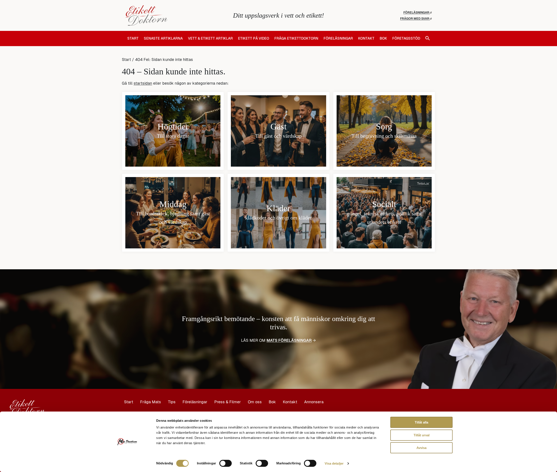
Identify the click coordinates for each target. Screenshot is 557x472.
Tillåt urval (421, 435)
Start (133, 38)
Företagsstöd (406, 38)
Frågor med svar (415, 18)
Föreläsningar (416, 12)
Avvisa (421, 448)
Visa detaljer (334, 463)
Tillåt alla (421, 422)
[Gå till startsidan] (176, 15)
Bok (383, 38)
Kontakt (366, 38)
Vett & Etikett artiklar (210, 38)
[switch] (225, 463)
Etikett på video (253, 38)
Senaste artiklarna (163, 38)
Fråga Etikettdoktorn (296, 38)
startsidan (143, 83)
